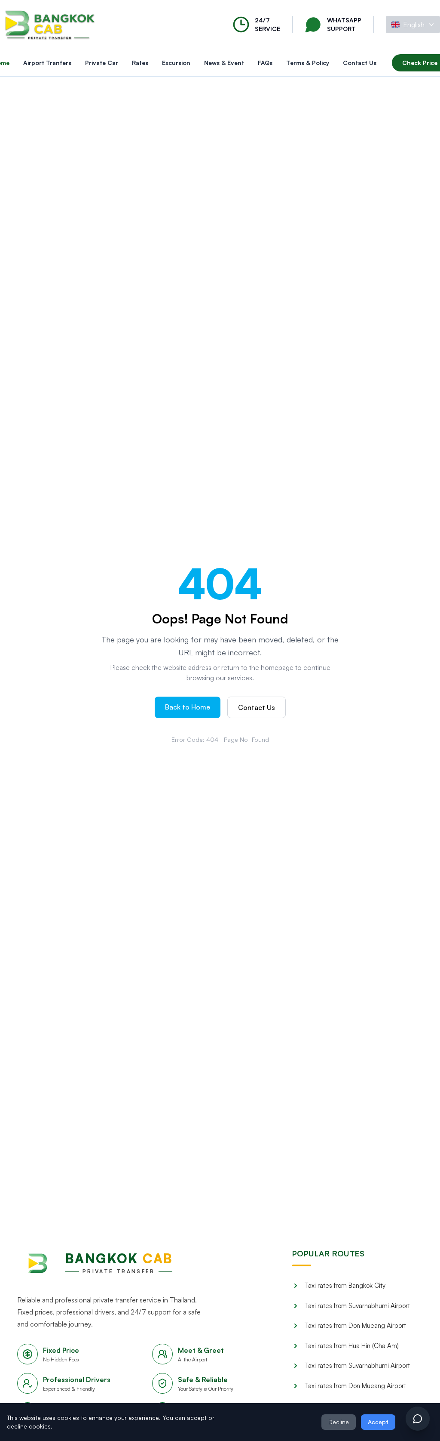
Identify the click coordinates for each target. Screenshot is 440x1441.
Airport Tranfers (47, 62)
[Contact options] (418, 1419)
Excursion (176, 62)
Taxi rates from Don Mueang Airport (355, 1325)
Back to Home (187, 707)
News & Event (224, 62)
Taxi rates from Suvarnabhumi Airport (357, 1306)
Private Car (101, 62)
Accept (378, 1422)
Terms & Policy (307, 62)
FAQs (265, 62)
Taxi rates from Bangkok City (344, 1285)
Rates (140, 62)
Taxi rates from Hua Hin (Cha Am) (351, 1346)
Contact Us (359, 62)
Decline (338, 1422)
